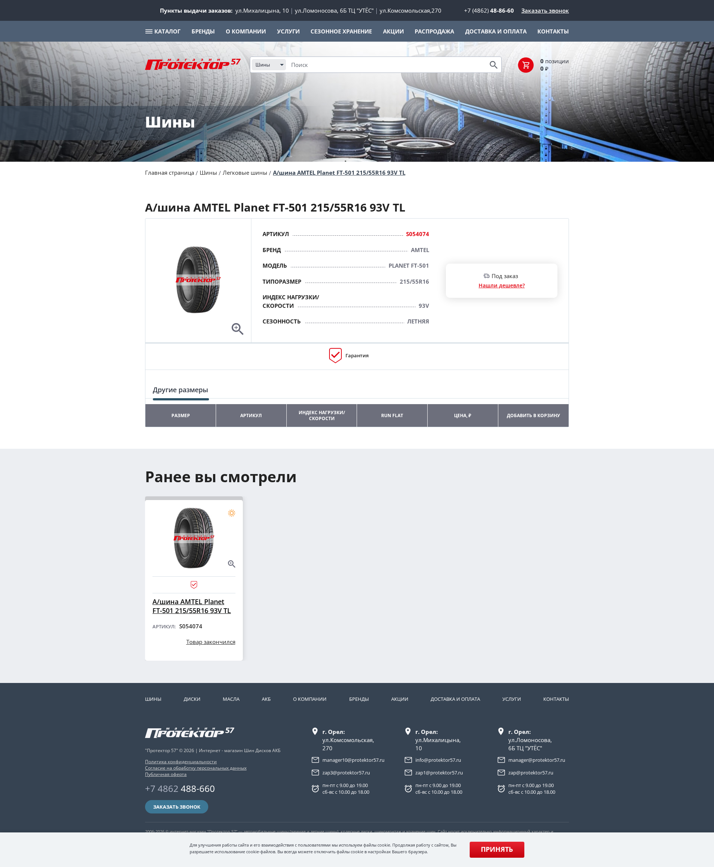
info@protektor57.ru (438, 760)
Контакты (556, 699)
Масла (231, 699)
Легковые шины (245, 172)
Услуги (511, 699)
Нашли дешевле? (502, 285)
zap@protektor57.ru (530, 772)
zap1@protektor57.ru (439, 772)
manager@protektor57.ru (536, 760)
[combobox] (269, 64)
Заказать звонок (545, 10)
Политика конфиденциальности (181, 761)
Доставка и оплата (455, 699)
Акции (399, 699)
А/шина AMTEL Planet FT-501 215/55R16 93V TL (339, 172)
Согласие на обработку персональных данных (196, 768)
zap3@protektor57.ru (346, 772)
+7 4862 (180, 788)
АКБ (266, 699)
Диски (192, 699)
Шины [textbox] (262, 64)
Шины (208, 172)
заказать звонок (176, 806)
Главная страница (169, 172)
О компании (310, 699)
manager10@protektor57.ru (353, 760)
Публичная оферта (166, 774)
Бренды (359, 699)
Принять (497, 849)
